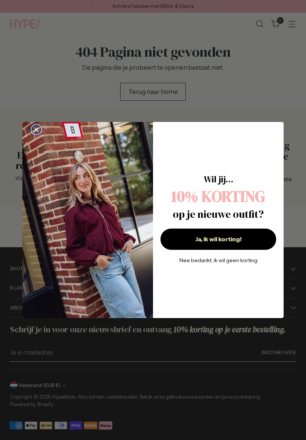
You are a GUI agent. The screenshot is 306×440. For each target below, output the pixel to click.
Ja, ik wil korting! (218, 239)
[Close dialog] (36, 129)
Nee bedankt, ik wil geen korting (218, 260)
